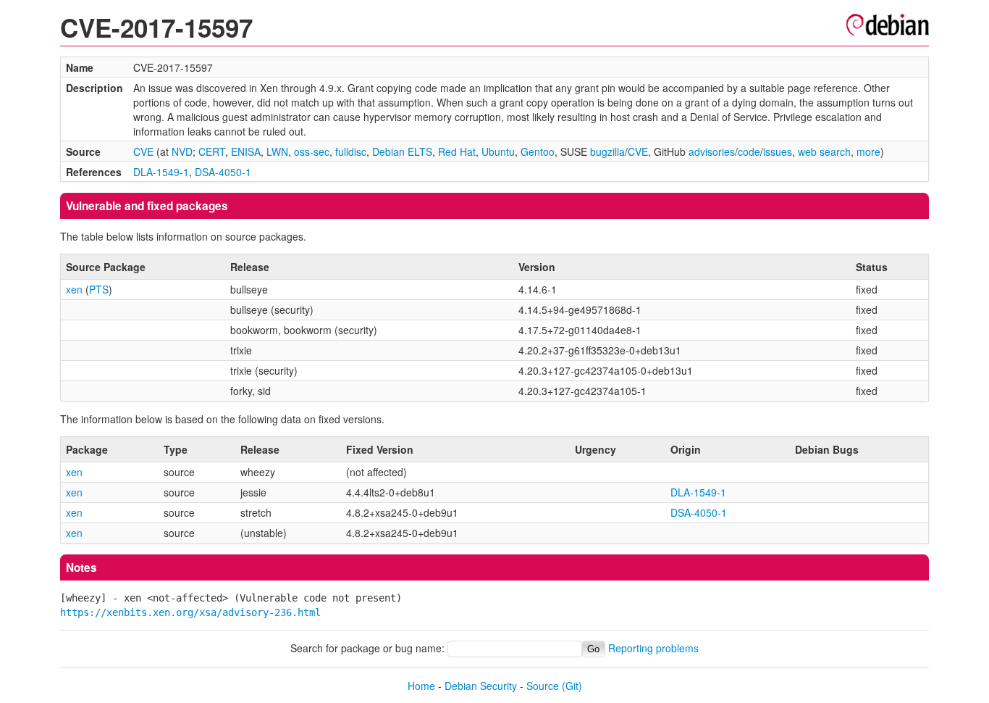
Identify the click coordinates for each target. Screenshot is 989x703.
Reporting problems (653, 648)
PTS (99, 289)
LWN (277, 151)
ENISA (246, 151)
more (868, 151)
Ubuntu (498, 151)
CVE (143, 151)
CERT (211, 151)
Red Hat (457, 151)
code (749, 151)
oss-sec (311, 151)
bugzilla (607, 151)
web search (824, 151)
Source (542, 685)
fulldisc (350, 151)
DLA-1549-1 (161, 172)
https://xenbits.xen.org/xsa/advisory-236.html (190, 612)
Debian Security (481, 685)
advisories (712, 151)
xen (74, 289)
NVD (182, 151)
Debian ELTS (402, 151)
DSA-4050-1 (223, 172)
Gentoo (538, 151)
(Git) (572, 685)
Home (421, 685)
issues (777, 151)
